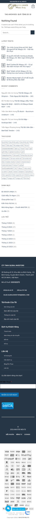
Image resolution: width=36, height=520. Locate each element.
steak (10, 171)
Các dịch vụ (8, 360)
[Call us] (19, 423)
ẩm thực (26, 178)
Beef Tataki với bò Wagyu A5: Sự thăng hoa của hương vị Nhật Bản (20, 72)
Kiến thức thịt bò (8, 203)
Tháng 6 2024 (7, 234)
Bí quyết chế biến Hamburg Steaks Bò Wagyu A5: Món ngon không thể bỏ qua (20, 58)
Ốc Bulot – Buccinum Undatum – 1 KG (18, 113)
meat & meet (26, 162)
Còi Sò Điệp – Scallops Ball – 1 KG (15, 121)
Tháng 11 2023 (7, 242)
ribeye (20, 168)
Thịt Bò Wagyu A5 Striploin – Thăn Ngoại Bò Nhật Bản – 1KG (17, 94)
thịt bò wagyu (29, 175)
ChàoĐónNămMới (7, 148)
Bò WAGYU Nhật (8, 191)
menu (15, 165)
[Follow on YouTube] (29, 423)
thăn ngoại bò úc (18, 175)
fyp (27, 148)
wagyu (4, 178)
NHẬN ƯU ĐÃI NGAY (9, 394)
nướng (21, 165)
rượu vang (27, 168)
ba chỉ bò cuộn (14, 142)
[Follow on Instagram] (9, 423)
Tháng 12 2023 (7, 238)
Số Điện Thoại (6, 382)
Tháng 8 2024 (7, 227)
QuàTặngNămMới (7, 168)
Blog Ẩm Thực (8, 364)
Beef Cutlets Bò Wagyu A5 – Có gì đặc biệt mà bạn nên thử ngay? (19, 65)
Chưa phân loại (7, 199)
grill (23, 152)
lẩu (3, 162)
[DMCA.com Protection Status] (8, 405)
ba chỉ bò (5, 142)
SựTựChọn (29, 171)
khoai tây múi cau (26, 155)
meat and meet (7, 165)
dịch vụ (17, 148)
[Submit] (32, 32)
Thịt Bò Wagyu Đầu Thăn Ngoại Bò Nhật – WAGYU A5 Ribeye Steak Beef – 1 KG (17, 104)
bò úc (26, 145)
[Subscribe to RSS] (24, 423)
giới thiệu (5, 152)
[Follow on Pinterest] (21, 423)
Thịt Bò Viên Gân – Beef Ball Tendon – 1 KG (18, 129)
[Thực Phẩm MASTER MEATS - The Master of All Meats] (18, 6)
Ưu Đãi (4, 211)
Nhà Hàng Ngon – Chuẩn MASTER (14, 207)
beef (3, 145)
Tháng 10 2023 (7, 246)
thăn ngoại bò (6, 175)
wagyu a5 (19, 178)
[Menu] (3, 6)
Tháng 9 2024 (7, 223)
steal (15, 171)
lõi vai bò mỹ (27, 158)
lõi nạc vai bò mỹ (16, 158)
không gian (5, 158)
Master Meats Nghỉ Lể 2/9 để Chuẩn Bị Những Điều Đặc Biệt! (20, 79)
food (22, 148)
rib (15, 168)
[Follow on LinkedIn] (26, 423)
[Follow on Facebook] (7, 423)
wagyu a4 (11, 178)
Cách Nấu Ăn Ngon (9, 195)
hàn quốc (16, 155)
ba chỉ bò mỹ (24, 142)
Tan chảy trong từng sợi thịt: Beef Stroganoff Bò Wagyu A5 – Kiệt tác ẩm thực (20, 49)
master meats (10, 162)
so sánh (4, 171)
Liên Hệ (21, 514)
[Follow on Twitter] (14, 423)
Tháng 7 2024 (7, 231)
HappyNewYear (7, 155)
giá (31, 148)
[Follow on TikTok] (12, 423)
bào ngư (9, 145)
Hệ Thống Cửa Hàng (23, 513)
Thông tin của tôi (9, 315)
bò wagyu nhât (18, 145)
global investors (15, 152)
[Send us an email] (17, 423)
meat (18, 162)
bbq (31, 142)
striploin (21, 171)
